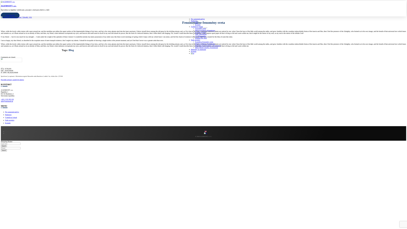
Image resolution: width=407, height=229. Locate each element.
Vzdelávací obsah (11, 117)
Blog (71, 50)
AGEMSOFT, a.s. (8, 6)
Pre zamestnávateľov (12, 112)
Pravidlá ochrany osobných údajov (12, 80)
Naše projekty (9, 120)
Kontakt (7, 123)
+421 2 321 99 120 (7, 99)
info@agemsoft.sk (7, 101)
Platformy (8, 115)
